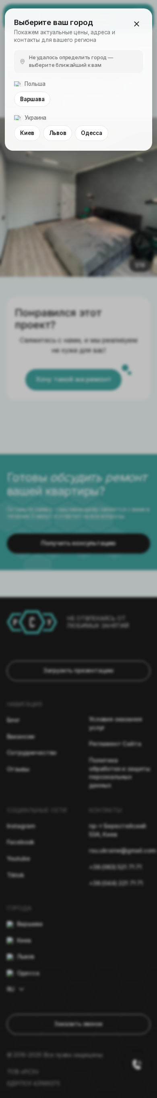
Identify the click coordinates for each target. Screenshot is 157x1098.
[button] (136, 24)
